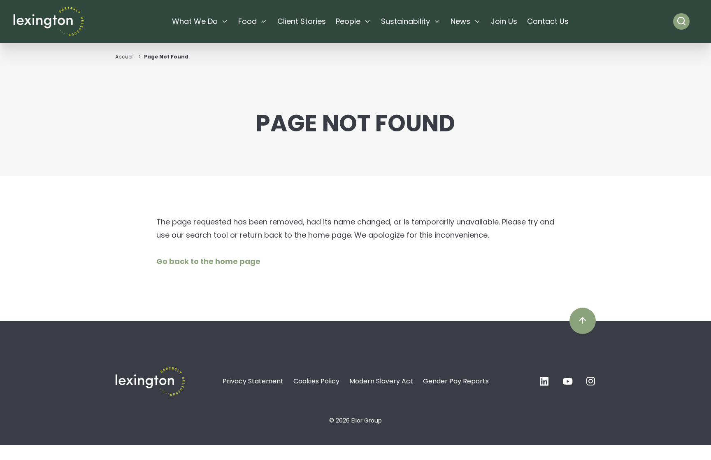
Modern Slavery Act (381, 381)
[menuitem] (200, 21)
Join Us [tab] (504, 21)
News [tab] (460, 21)
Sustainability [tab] (405, 21)
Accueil (124, 56)
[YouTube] (568, 383)
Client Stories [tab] (301, 21)
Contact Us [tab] (548, 21)
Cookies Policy (316, 381)
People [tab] (348, 21)
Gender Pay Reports (456, 381)
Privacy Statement (253, 381)
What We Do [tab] (195, 21)
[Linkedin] (545, 383)
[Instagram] (591, 383)
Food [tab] (247, 21)
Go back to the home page (208, 261)
